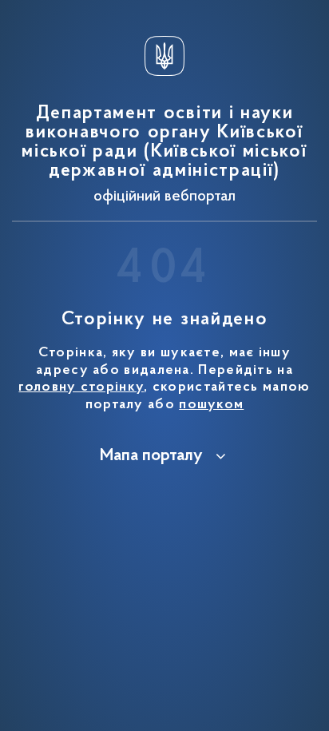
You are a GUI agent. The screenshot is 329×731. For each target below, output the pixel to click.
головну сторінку (81, 387)
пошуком (211, 405)
